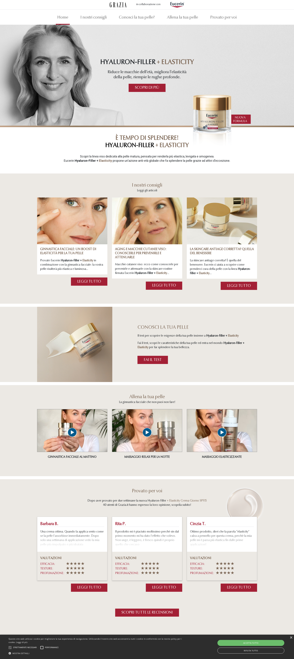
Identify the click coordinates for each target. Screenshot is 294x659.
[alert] (147, 647)
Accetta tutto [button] (250, 643)
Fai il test (153, 360)
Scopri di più (147, 88)
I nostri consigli (93, 17)
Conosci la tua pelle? (137, 17)
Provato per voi (223, 17)
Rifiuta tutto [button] (251, 650)
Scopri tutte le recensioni (147, 613)
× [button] (291, 637)
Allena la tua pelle (182, 17)
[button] (99, 653)
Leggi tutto (89, 282)
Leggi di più (21, 642)
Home (62, 17)
